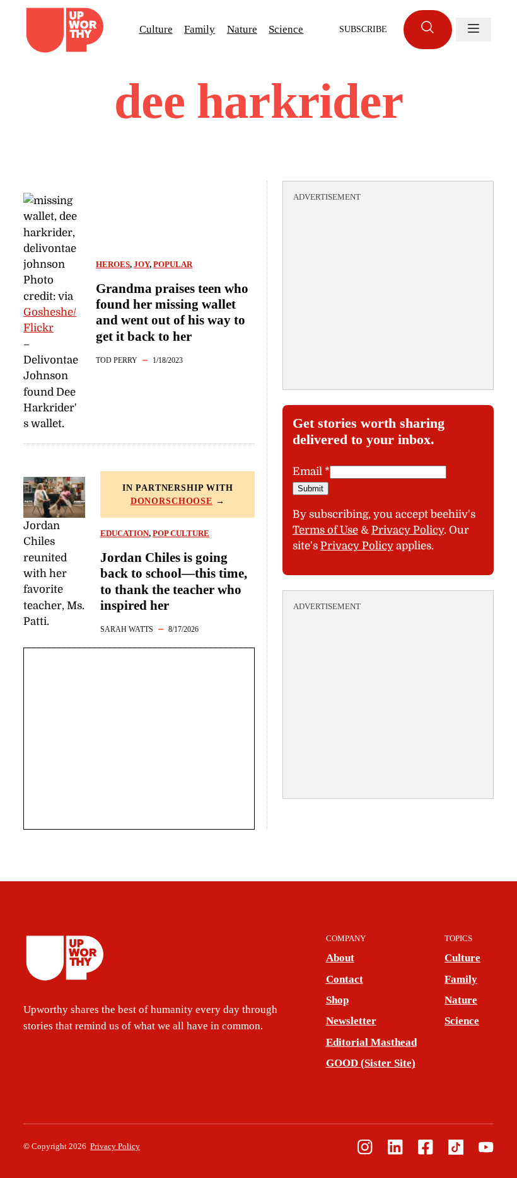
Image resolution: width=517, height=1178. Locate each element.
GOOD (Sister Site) (370, 1063)
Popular (172, 264)
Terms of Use (325, 530)
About (340, 958)
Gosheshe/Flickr (49, 320)
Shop (337, 1000)
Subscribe (363, 29)
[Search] (428, 29)
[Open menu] (473, 30)
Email (311, 471)
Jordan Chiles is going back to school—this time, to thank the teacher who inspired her (173, 581)
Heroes (113, 264)
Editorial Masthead (371, 1042)
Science (286, 29)
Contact (344, 979)
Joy (141, 264)
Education (124, 533)
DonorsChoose (171, 501)
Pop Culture (181, 533)
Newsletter (351, 1021)
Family (199, 29)
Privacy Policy (407, 530)
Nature (242, 29)
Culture (156, 29)
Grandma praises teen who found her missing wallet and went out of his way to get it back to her (172, 312)
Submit (310, 488)
